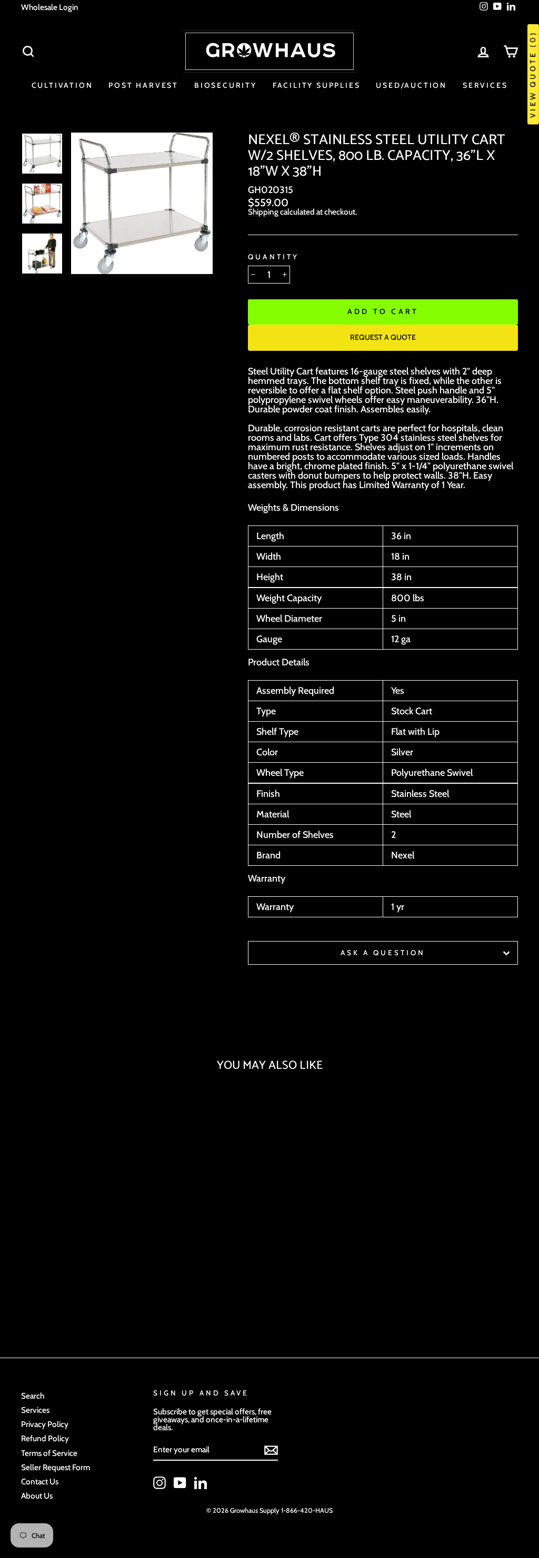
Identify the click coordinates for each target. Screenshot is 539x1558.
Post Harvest (143, 85)
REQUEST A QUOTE (383, 337)
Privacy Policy (44, 1424)
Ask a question (383, 952)
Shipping (263, 212)
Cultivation (62, 85)
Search (32, 1396)
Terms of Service (49, 1453)
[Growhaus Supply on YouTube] (180, 1482)
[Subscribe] (271, 1450)
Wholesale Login (49, 7)
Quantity (273, 257)
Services (485, 85)
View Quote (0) (532, 74)
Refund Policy (45, 1438)
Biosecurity (225, 85)
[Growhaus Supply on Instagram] (159, 1482)
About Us (37, 1496)
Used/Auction (411, 85)
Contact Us (39, 1481)
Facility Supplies (317, 85)
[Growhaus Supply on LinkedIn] (200, 1482)
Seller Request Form (55, 1467)
